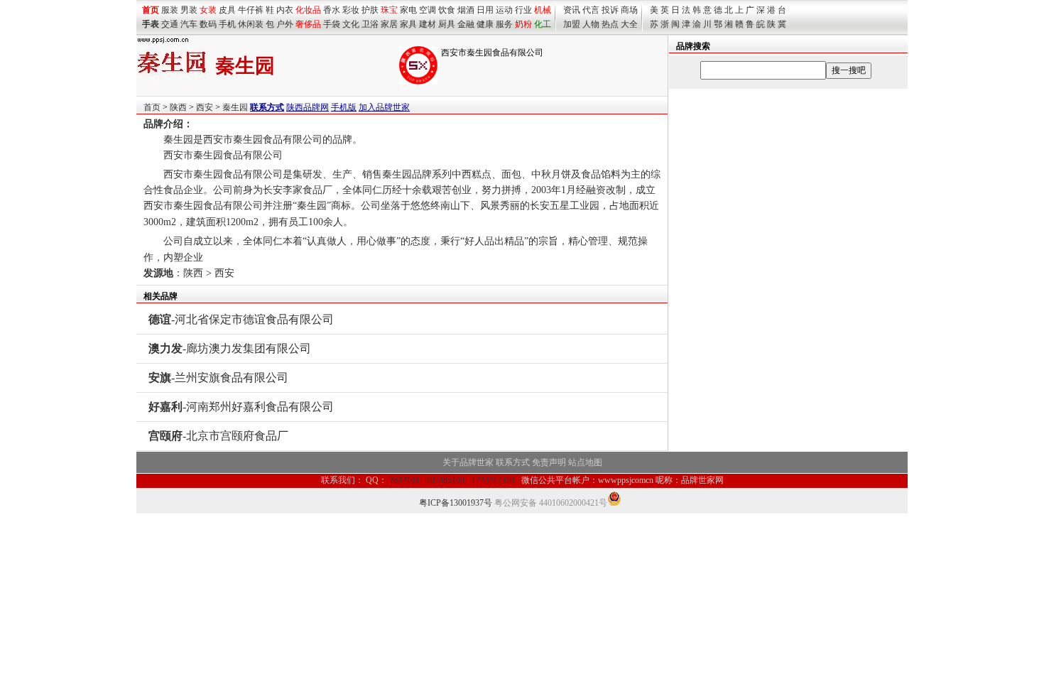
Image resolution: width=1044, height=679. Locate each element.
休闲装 (250, 24)
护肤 (370, 10)
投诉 (610, 10)
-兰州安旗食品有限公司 (218, 377)
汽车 (188, 24)
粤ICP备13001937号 (455, 503)
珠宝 (389, 10)
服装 (169, 10)
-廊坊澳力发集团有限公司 (229, 348)
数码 (208, 24)
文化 (350, 24)
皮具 (227, 10)
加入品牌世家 (384, 107)
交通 (169, 24)
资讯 (571, 10)
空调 (427, 10)
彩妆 (350, 10)
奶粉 (523, 24)
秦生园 (235, 107)
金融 (465, 24)
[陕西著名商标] (418, 82)
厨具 (446, 24)
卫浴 (370, 24)
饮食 (446, 10)
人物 (590, 24)
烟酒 (465, 10)
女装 (208, 10)
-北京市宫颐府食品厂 (218, 436)
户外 (284, 24)
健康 (485, 24)
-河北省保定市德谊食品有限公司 (241, 319)
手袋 (331, 24)
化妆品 (308, 10)
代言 (590, 10)
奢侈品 (308, 24)
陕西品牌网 (307, 107)
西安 (204, 107)
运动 (504, 10)
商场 (629, 10)
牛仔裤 (250, 10)
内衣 (284, 10)
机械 (542, 10)
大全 (629, 24)
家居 (389, 24)
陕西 (178, 107)
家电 (408, 10)
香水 (331, 10)
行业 (523, 10)
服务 (504, 24)
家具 (408, 24)
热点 (610, 24)
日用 (485, 10)
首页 (152, 107)
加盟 (571, 24)
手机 (227, 24)
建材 (427, 24)
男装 (188, 10)
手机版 (344, 107)
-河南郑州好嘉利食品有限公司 (241, 407)
